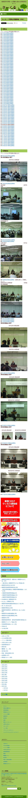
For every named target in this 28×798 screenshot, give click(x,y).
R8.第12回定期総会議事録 (8, 155)
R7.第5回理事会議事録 (7, 36)
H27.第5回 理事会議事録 (8, 138)
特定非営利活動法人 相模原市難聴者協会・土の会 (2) (14, 590)
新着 (4, 753)
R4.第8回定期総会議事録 (7, 279)
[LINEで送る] (10, 23)
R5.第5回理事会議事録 (7, 55)
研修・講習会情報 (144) (8, 653)
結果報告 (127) (5, 655)
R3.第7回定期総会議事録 (7, 318)
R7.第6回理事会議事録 (7, 34)
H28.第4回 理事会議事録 (8, 129)
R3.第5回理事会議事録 (7, 76)
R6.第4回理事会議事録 (7, 46)
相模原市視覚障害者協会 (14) (9, 595)
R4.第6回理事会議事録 (7, 64)
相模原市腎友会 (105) (7, 607)
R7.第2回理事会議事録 (7, 40)
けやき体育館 (6, 745)
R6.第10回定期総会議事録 (8, 240)
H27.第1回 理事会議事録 (8, 144)
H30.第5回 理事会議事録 (8, 108)
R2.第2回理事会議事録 (7, 91)
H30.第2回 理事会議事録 (8, 112)
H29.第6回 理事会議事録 (8, 117)
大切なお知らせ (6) (6, 642)
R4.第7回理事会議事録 (7, 63)
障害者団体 (5, 710)
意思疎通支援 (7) (6, 644)
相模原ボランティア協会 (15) (9, 622)
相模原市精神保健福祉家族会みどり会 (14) (12, 603)
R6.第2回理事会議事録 (7, 49)
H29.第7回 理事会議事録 (8, 115)
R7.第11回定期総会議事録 (8, 183)
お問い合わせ (6, 724)
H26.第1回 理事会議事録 (8, 145)
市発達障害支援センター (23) (9, 624)
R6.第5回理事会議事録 (7, 45)
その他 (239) (5, 628)
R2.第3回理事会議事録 (7, 90)
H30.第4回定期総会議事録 (8, 373)
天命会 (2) (4, 626)
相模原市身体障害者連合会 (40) (10, 587)
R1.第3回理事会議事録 (7, 100)
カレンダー (5, 726)
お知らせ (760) (5, 636)
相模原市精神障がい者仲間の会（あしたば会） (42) (14, 610)
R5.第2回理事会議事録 (7, 60)
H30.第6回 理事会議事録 (7, 106)
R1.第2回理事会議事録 (7, 102)
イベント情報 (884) (6, 640)
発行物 (4, 718)
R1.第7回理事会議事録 (7, 94)
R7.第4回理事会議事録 (7, 37)
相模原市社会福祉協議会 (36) (9, 613)
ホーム (4, 706)
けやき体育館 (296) (6, 638)
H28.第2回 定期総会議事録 (8, 443)
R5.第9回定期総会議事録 (7, 241)
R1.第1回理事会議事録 (7, 103)
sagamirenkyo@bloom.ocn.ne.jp (8, 785)
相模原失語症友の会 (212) (8, 585)
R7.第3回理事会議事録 (7, 39)
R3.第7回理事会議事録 (7, 73)
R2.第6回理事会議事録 (7, 85)
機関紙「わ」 (6, 755)
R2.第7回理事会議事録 (7, 84)
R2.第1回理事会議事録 (7, 93)
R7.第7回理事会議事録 (7, 33)
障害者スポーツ (6, 712)
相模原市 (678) (5, 617)
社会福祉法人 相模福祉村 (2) (9, 599)
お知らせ (5, 743)
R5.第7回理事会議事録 (7, 52)
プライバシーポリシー (8, 730)
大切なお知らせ (6, 749)
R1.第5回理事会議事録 (7, 97)
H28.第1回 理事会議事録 (8, 133)
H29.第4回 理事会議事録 (8, 120)
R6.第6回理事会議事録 (7, 43)
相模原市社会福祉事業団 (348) (9, 615)
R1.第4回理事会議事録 (8, 99)
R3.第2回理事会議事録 (7, 81)
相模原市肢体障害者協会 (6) (9, 593)
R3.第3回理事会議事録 (7, 79)
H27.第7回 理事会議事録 (8, 135)
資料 (4, 720)
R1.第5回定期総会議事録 (7, 321)
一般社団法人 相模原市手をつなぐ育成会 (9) (13, 583)
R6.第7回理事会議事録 (7, 42)
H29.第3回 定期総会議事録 (8, 425)
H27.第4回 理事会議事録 (8, 139)
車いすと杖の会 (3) (6, 605)
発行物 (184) (5, 651)
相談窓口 (5, 716)
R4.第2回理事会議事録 (7, 70)
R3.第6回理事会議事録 (7, 75)
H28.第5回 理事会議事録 (7, 127)
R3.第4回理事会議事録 (7, 78)
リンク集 (4, 694)
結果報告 (5, 761)
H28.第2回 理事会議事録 (8, 132)
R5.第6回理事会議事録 (7, 54)
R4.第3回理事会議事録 (7, 69)
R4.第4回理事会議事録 (7, 67)
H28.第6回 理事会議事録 (8, 126)
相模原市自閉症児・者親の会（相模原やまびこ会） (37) (14, 580)
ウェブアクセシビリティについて (11, 732)
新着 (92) (4, 646)
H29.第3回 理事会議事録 (8, 121)
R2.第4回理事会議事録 (7, 88)
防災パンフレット (7, 722)
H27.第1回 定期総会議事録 (8, 494)
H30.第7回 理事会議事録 (8, 105)
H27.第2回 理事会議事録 (8, 142)
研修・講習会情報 (7, 759)
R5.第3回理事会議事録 (7, 58)
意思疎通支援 (6, 751)
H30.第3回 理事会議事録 (8, 111)
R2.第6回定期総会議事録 (7, 320)
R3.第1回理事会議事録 (7, 82)
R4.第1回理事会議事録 (7, 72)
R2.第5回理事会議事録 (7, 87)
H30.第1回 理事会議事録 (8, 114)
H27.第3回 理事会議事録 (8, 141)
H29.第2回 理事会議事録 (8, 123)
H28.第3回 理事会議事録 (8, 130)
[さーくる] (14, 8)
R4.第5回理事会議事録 (7, 66)
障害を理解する (6, 708)
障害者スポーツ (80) (7, 657)
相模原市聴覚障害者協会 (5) (9, 597)
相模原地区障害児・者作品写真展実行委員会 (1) (14, 619)
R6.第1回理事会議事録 (7, 51)
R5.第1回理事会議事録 (7, 61)
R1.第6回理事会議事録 (7, 96)
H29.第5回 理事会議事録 (8, 118)
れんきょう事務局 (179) (8, 601)
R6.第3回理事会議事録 (7, 48)
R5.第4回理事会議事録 (7, 57)
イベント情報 (6, 714)
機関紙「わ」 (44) (6, 648)
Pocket (24, 23)
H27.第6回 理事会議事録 (8, 136)
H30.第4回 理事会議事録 (8, 109)
